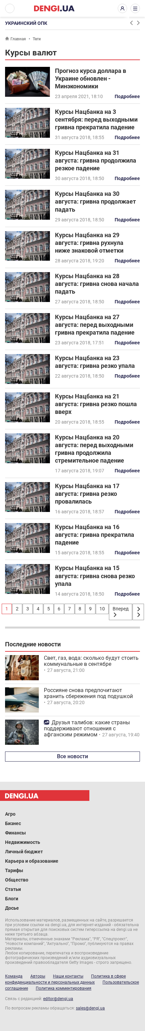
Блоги (11, 898)
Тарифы (14, 870)
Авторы (37, 976)
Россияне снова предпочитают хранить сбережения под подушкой (88, 693)
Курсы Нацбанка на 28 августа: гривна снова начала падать (97, 283)
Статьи (13, 889)
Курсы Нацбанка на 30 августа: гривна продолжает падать (95, 201)
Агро (10, 814)
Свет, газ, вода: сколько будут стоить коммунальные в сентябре (91, 661)
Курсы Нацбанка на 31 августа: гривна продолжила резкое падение (95, 160)
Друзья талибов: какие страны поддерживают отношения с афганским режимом (87, 728)
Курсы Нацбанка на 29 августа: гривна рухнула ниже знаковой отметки (89, 242)
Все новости (72, 756)
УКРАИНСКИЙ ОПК (26, 23)
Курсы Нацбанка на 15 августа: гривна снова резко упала (95, 575)
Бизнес (13, 823)
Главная (18, 39)
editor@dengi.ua (58, 998)
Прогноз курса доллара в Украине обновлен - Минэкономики (90, 78)
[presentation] (131, 23)
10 (102, 608)
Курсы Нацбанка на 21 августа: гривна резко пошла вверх (96, 404)
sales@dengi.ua (90, 1008)
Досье (12, 908)
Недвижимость (22, 842)
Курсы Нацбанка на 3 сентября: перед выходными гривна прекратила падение (96, 119)
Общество (16, 880)
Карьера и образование (31, 861)
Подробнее (127, 96)
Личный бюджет (24, 851)
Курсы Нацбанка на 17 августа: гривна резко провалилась (87, 493)
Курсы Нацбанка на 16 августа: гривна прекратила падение (94, 534)
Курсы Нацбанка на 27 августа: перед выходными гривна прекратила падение (95, 324)
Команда (14, 976)
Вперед (120, 608)
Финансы (15, 832)
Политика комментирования (63, 988)
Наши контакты (68, 976)
